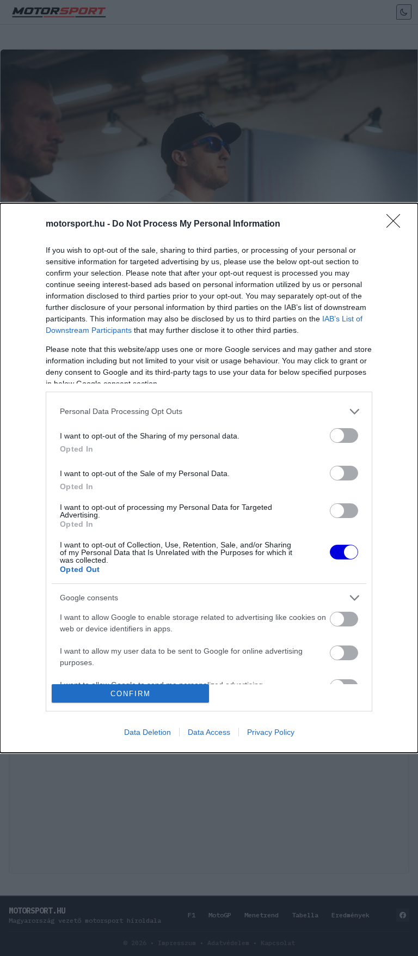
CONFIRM (130, 694)
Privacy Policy (270, 732)
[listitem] (209, 411)
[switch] (344, 435)
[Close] (396, 224)
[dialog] (209, 478)
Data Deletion (147, 732)
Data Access (209, 732)
